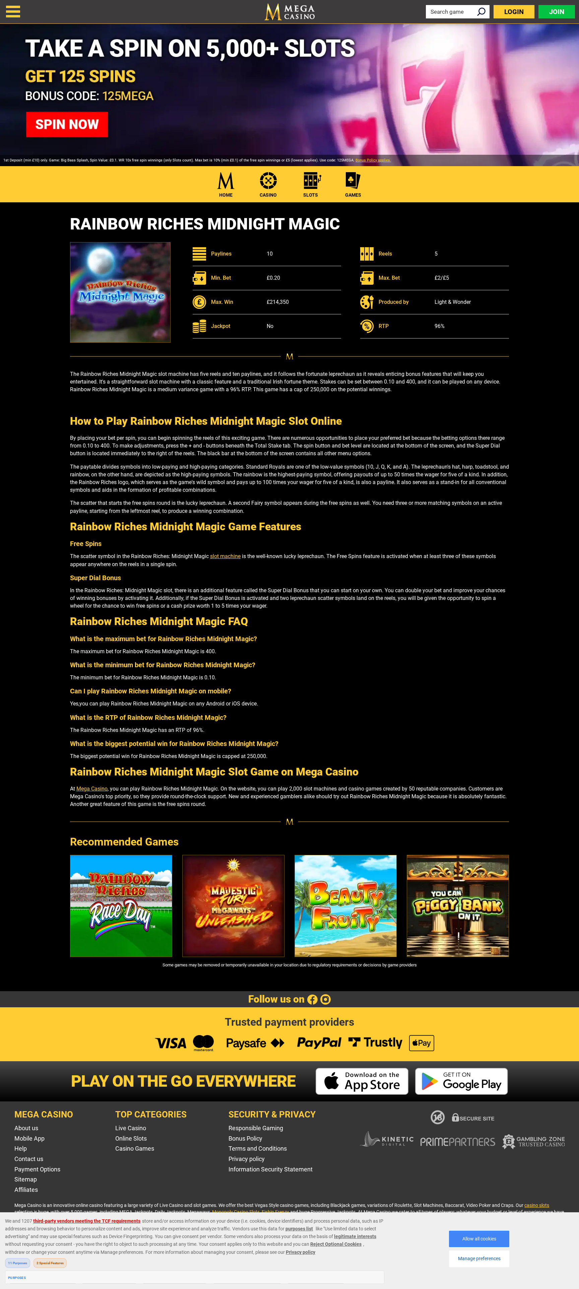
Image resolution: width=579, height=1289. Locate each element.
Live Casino (130, 1128)
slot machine (225, 556)
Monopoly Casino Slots (236, 1212)
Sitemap (25, 1179)
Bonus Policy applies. (373, 160)
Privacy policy (247, 1158)
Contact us (28, 1158)
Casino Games (134, 1148)
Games (353, 195)
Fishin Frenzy (275, 1212)
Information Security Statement (271, 1169)
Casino (268, 195)
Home (226, 195)
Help (20, 1148)
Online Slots (131, 1138)
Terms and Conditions (258, 1148)
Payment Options (37, 1169)
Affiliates (26, 1189)
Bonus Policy (245, 1138)
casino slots (536, 1205)
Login (514, 12)
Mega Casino (92, 789)
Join (556, 12)
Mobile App (29, 1138)
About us (26, 1128)
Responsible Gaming (256, 1128)
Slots (310, 195)
